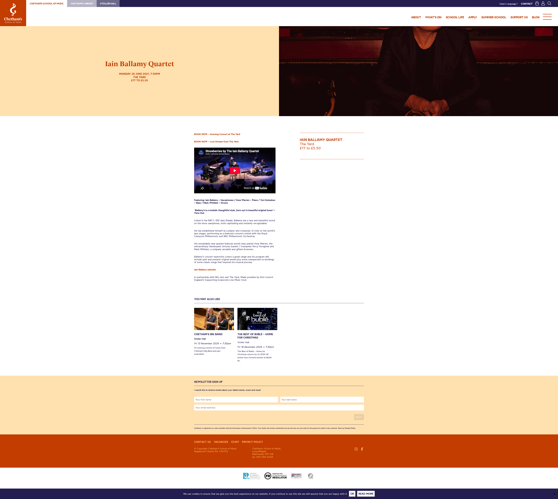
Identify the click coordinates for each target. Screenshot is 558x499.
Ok (352, 493)
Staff (235, 442)
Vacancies (221, 442)
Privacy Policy (350, 428)
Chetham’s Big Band (208, 334)
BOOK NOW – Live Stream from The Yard (216, 141)
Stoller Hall (108, 3)
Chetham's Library (82, 3)
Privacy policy (252, 442)
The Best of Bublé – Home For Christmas (255, 336)
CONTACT (527, 3)
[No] (554, 493)
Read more (365, 493)
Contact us (202, 442)
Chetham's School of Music (13, 13)
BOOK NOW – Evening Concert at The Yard (217, 134)
